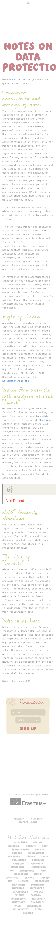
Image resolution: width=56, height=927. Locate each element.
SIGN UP (28, 728)
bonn (45, 846)
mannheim (18, 884)
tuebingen (37, 902)
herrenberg (38, 867)
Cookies (45, 420)
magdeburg (42, 881)
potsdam (36, 895)
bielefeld (14, 846)
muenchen (37, 884)
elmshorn (14, 856)
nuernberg (37, 888)
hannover (37, 863)
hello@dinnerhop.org (15, 381)
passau (38, 891)
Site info (36, 818)
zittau (39, 909)
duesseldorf (36, 853)
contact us (19, 80)
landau (29, 877)
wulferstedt (21, 909)
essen (44, 856)
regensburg (18, 898)
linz (9, 881)
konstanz (12, 877)
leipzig (45, 877)
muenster (18, 888)
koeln (38, 874)
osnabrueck (20, 891)
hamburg (19, 863)
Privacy (19, 818)
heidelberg (17, 867)
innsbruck (27, 870)
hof (12, 870)
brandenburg (20, 849)
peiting (19, 895)
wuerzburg (34, 905)
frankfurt (19, 860)
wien (17, 905)
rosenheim (39, 898)
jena (43, 870)
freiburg (38, 860)
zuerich (28, 913)
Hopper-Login (28, 822)
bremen (39, 849)
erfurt (30, 856)
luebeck (23, 881)
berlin (37, 842)
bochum (31, 846)
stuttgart (18, 902)
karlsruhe (21, 874)
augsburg (20, 842)
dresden (17, 853)
